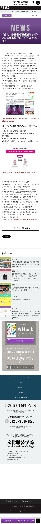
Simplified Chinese (20, 397)
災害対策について (11, 501)
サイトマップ (10, 377)
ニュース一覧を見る (21, 227)
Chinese (20, 392)
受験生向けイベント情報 (26, 521)
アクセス (31, 377)
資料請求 (8, 521)
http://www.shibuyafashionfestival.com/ (24, 219)
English (20, 382)
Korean (20, 387)
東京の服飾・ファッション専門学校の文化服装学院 (23, 506)
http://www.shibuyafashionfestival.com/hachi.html (18, 172)
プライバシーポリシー (28, 501)
